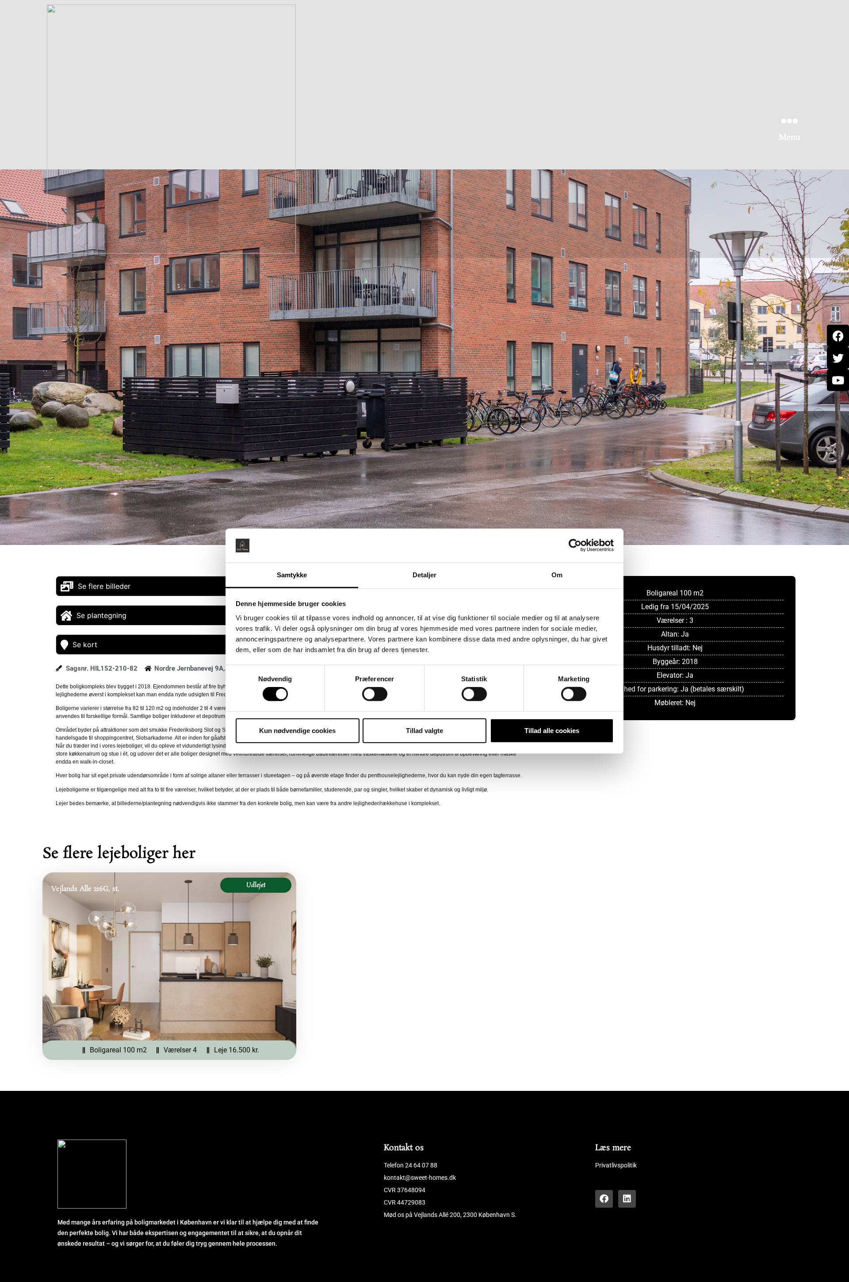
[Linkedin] (627, 1199)
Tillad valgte (424, 730)
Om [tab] (556, 575)
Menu (789, 137)
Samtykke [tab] (292, 575)
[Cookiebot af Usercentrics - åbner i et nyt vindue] (575, 545)
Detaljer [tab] (425, 575)
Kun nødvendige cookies (297, 730)
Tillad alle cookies (551, 730)
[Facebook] (604, 1199)
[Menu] (789, 121)
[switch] (374, 694)
